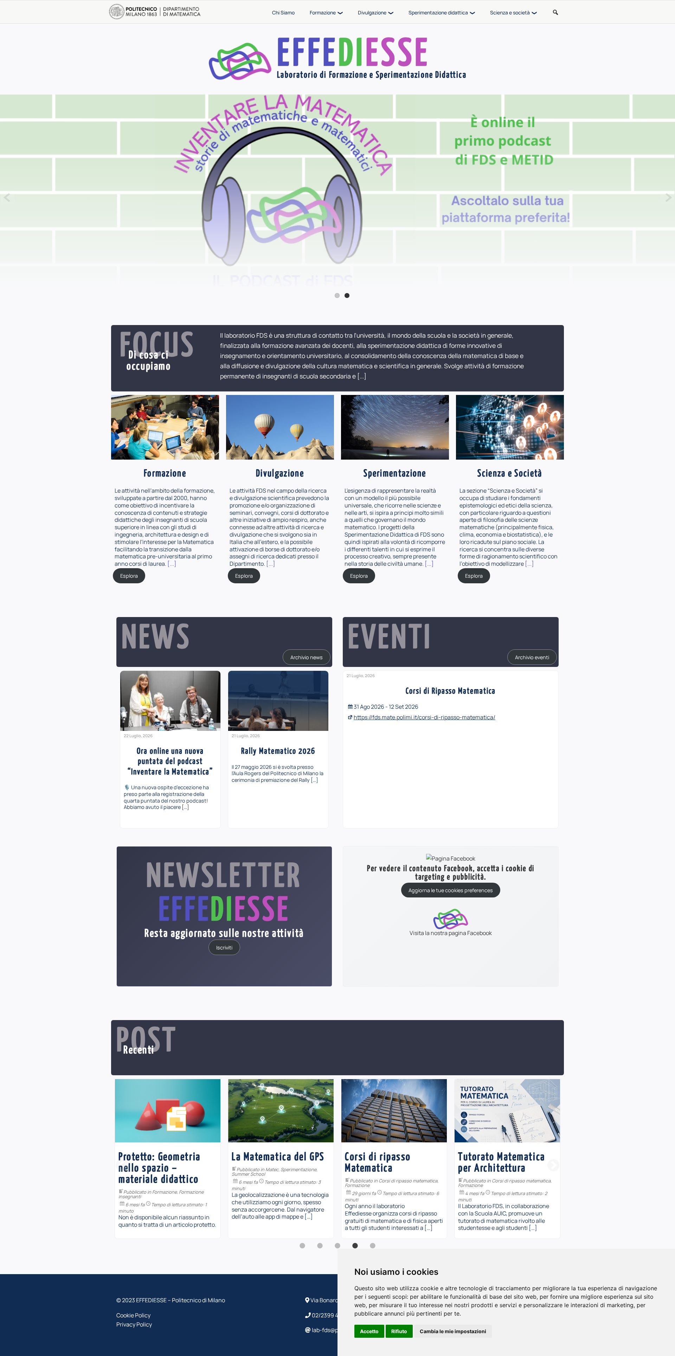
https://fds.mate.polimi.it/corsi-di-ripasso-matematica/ (424, 717)
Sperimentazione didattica (438, 12)
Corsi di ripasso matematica (294, 1180)
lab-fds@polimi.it (333, 1330)
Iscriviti (224, 947)
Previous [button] (122, 1166)
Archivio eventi (532, 657)
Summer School (135, 1174)
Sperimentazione (185, 1169)
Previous (7, 197)
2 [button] (320, 1250)
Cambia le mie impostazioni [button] (453, 1331)
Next (667, 197)
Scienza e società (510, 12)
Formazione (323, 12)
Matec (158, 1169)
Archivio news (306, 657)
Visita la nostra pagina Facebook (451, 932)
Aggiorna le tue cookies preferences (451, 890)
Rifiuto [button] (399, 1331)
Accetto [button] (369, 1331)
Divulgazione (372, 12)
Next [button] (553, 1166)
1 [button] (302, 1250)
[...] (361, 376)
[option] (170, 749)
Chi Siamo (283, 12)
